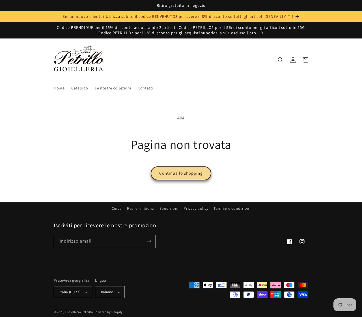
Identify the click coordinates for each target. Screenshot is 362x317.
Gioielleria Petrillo (79, 312)
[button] (280, 60)
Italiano (107, 292)
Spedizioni (169, 208)
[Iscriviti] (149, 241)
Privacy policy (196, 208)
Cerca (117, 208)
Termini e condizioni (232, 208)
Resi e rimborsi (140, 208)
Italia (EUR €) (70, 292)
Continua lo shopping (181, 173)
